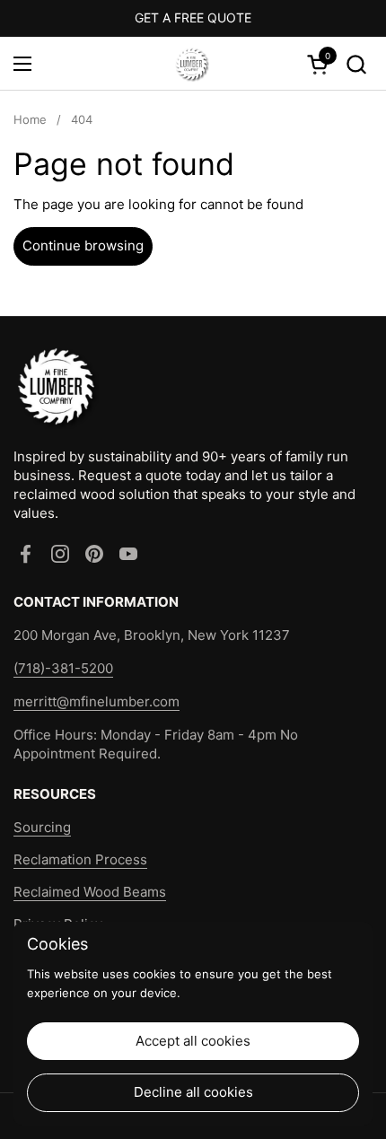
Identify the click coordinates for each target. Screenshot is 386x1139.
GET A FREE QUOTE (193, 17)
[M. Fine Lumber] (191, 64)
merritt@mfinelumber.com (96, 701)
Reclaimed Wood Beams (89, 891)
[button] (356, 64)
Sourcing (42, 827)
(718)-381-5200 (63, 668)
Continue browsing (83, 245)
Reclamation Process (80, 859)
